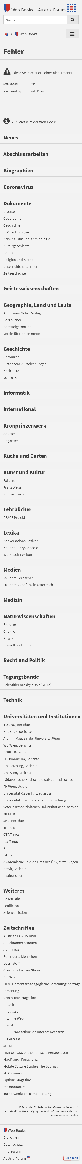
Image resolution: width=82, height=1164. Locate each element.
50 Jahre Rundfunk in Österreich (28, 584)
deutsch (9, 433)
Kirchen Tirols (14, 494)
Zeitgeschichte (14, 273)
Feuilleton (11, 905)
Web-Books (22, 10)
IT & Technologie (16, 232)
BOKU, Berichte (15, 752)
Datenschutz (13, 1144)
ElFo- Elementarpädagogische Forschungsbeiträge (41, 984)
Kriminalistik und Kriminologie (26, 239)
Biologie (9, 624)
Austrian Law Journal (19, 936)
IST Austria (11, 1038)
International (19, 409)
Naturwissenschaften (29, 616)
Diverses (9, 211)
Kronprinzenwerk (24, 425)
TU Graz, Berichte (16, 724)
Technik (12, 700)
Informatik (16, 392)
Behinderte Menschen (20, 956)
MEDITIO (10, 813)
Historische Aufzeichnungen (24, 363)
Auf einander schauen (20, 942)
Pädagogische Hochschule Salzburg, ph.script (38, 779)
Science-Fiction (15, 912)
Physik (8, 638)
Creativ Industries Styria (21, 970)
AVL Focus (11, 949)
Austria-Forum (52, 10)
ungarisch (11, 440)
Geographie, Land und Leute (37, 304)
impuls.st (10, 1011)
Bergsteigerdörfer (17, 326)
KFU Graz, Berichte (17, 731)
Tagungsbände (21, 676)
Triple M (9, 827)
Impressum (12, 1151)
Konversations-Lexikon (21, 540)
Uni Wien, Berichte (17, 772)
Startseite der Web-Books (37, 122)
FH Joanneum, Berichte (21, 759)
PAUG (7, 855)
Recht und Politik (24, 660)
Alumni (8, 848)
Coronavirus (18, 186)
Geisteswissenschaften (31, 288)
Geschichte (11, 225)
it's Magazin (12, 841)
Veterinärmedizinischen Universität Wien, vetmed (41, 807)
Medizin (12, 599)
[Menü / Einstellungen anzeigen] (72, 34)
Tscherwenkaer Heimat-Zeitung (27, 1093)
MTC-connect (13, 1073)
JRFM (7, 1045)
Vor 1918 (10, 377)
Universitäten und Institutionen (42, 716)
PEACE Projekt (14, 517)
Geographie (12, 218)
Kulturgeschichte (16, 246)
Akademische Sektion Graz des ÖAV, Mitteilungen (40, 861)
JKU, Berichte (13, 820)
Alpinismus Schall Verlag (22, 313)
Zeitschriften (19, 927)
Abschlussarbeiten (26, 154)
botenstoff (11, 963)
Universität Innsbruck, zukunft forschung (34, 800)
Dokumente (17, 203)
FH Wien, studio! (15, 786)
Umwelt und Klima (17, 645)
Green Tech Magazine (19, 997)
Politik (8, 252)
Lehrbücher (17, 509)
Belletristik (11, 898)
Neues (10, 137)
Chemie (9, 631)
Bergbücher (12, 320)
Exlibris (9, 480)
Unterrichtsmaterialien (20, 266)
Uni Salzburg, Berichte (20, 765)
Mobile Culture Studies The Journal (30, 1066)
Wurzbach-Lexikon (17, 554)
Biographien (18, 170)
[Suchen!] (72, 19)
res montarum (14, 1086)
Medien (12, 569)
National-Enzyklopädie (20, 547)
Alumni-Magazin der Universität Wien (31, 738)
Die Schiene (12, 977)
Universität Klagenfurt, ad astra (27, 793)
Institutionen (13, 875)
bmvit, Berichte (14, 868)
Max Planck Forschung (20, 1059)
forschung (11, 990)
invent (8, 1025)
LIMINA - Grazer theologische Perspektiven (35, 1052)
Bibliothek (11, 1137)
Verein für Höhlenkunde (21, 333)
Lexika (11, 532)
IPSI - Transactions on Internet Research (33, 1032)
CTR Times (11, 834)
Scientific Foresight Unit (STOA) (27, 684)
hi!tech (8, 1004)
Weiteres (14, 890)
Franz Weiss (12, 487)
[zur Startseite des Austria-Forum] (6, 34)
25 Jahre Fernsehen (18, 577)
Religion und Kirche (18, 259)
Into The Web (13, 1018)
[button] (71, 1157)
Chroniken (11, 357)
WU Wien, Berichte (17, 745)
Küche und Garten (25, 455)
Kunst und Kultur (24, 472)
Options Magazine (17, 1080)
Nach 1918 (11, 370)
